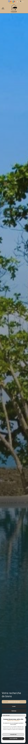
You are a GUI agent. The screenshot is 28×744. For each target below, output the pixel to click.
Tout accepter (13, 738)
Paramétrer (13, 734)
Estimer (14, 711)
